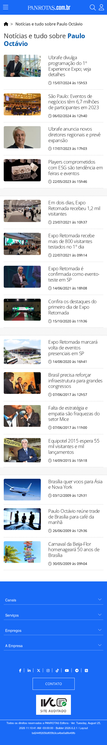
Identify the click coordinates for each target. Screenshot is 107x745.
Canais (10, 599)
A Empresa (14, 645)
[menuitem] (53, 598)
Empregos (13, 630)
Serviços (12, 615)
